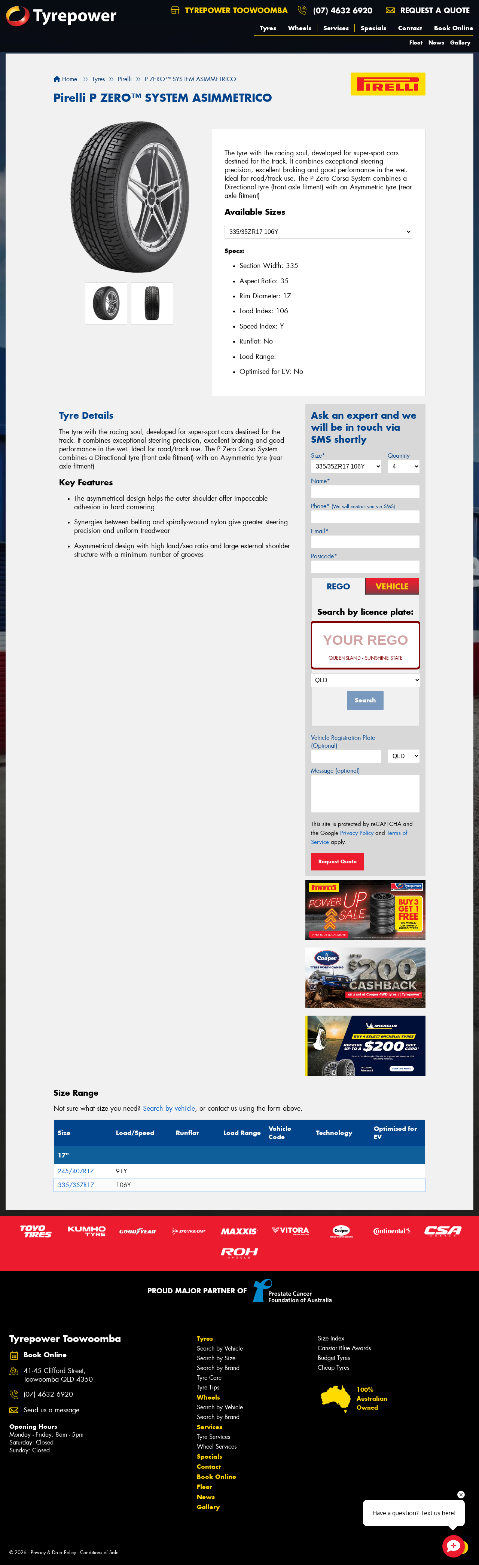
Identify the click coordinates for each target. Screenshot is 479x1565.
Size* (318, 456)
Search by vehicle (169, 1108)
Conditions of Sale (99, 1552)
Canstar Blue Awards (344, 1348)
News (436, 42)
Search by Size (216, 1358)
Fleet (415, 42)
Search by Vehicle (220, 1348)
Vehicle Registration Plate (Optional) (343, 742)
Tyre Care (209, 1378)
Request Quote (337, 861)
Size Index (331, 1338)
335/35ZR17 (76, 1185)
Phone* (353, 506)
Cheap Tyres (333, 1368)
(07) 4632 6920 (342, 10)
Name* (320, 481)
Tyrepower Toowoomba (235, 10)
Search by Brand (218, 1368)
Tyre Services (213, 1437)
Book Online (453, 28)
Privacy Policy (356, 833)
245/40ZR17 (76, 1171)
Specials (373, 28)
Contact (410, 28)
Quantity (399, 456)
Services (336, 28)
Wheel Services (217, 1446)
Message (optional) (335, 771)
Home (68, 79)
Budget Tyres (334, 1358)
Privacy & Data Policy (53, 1552)
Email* (320, 531)
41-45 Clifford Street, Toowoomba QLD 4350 (58, 1375)
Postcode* (324, 556)
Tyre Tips (208, 1387)
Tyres (268, 28)
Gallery (460, 42)
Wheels (299, 28)
